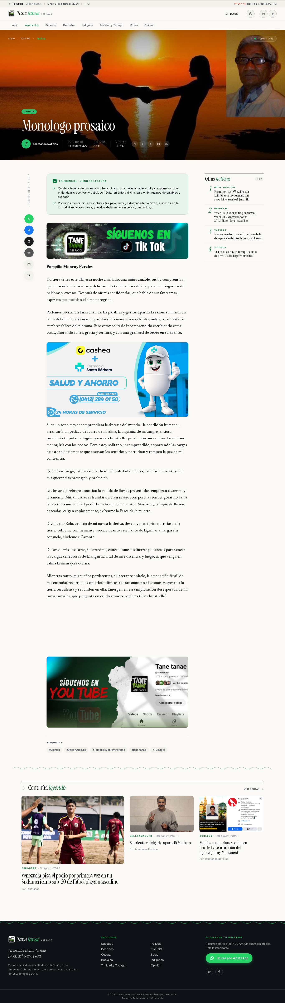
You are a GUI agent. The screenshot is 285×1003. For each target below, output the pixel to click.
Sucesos (51, 25)
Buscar (234, 13)
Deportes (69, 25)
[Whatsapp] (263, 14)
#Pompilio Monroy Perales (109, 750)
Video (134, 25)
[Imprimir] (166, 144)
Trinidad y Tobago (111, 25)
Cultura (106, 954)
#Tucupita (159, 750)
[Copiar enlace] (29, 275)
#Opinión (54, 750)
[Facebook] (273, 14)
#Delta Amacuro (76, 750)
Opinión (149, 25)
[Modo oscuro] (251, 14)
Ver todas (252, 789)
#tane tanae (139, 750)
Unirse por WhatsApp (232, 958)
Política (156, 944)
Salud (154, 954)
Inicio (15, 25)
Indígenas (157, 960)
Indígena (87, 25)
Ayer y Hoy (32, 25)
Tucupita (156, 949)
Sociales (107, 960)
